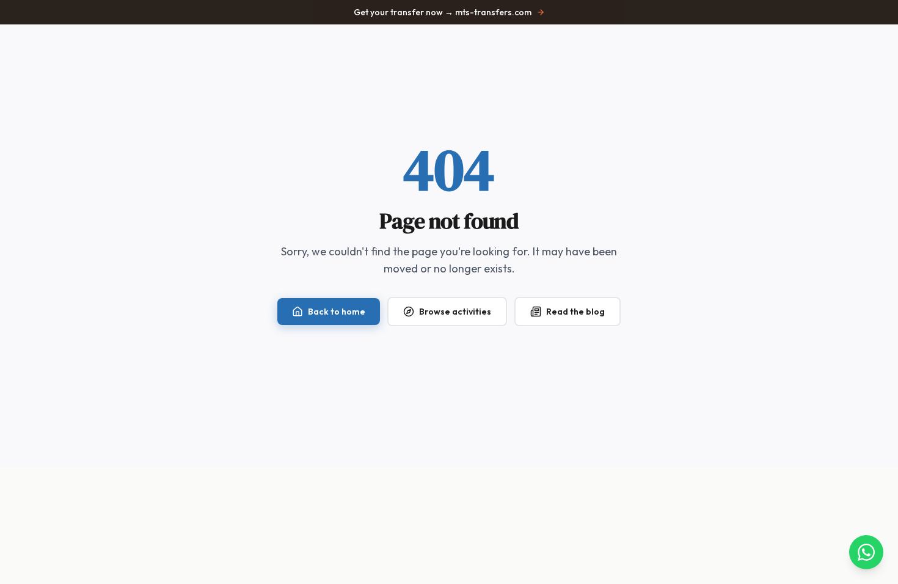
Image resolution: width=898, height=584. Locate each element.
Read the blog (575, 311)
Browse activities (455, 311)
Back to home (336, 311)
